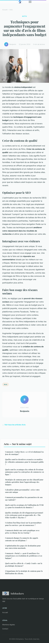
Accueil (4, 10)
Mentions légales (8, 625)
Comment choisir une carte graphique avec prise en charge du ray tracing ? (22, 531)
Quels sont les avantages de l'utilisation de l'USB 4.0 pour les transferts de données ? (24, 506)
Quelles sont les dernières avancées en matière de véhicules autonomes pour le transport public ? (24, 461)
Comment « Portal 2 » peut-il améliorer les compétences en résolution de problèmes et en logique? (23, 555)
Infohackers (17, 593)
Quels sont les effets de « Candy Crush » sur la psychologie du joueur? (23, 564)
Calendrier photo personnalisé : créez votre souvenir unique (22, 491)
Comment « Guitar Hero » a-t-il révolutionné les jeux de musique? (24, 453)
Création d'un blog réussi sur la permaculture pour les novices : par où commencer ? (23, 524)
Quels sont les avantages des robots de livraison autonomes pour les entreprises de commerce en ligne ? (24, 472)
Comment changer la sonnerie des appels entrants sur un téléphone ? (21, 539)
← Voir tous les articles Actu (14, 425)
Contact (5, 629)
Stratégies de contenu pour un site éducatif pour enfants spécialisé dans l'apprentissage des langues (24, 482)
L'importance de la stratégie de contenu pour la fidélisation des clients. (24, 572)
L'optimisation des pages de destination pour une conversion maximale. (23, 546)
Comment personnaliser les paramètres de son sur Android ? (24, 498)
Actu (11, 10)
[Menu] (30, 2)
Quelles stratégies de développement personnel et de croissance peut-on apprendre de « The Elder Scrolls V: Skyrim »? (24, 515)
